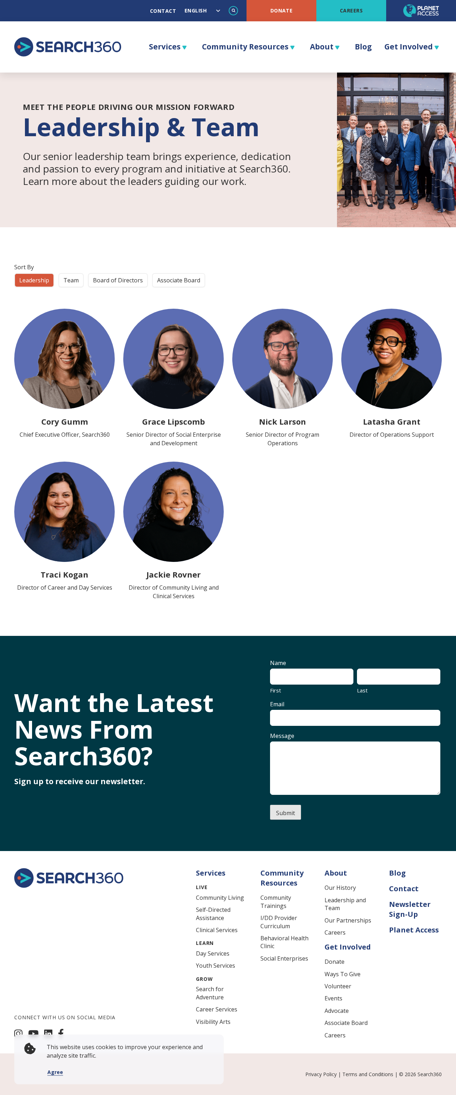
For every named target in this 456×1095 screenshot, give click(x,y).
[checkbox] (34, 280)
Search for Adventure (210, 993)
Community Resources (282, 878)
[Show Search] (233, 10)
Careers (351, 10)
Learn (205, 943)
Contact (163, 10)
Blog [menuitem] (363, 47)
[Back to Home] (68, 886)
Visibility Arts (213, 1022)
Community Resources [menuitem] (245, 47)
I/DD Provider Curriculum (278, 922)
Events (333, 998)
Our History (340, 888)
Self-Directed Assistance (213, 913)
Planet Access (414, 930)
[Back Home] (67, 47)
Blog (397, 873)
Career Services (216, 1009)
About (336, 873)
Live (201, 887)
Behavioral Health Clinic (284, 942)
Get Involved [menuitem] (408, 47)
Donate (281, 10)
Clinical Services (217, 930)
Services (211, 873)
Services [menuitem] (165, 47)
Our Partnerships (348, 920)
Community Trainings (275, 901)
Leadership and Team (345, 904)
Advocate (337, 1011)
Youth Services (215, 965)
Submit (285, 813)
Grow (204, 979)
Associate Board (346, 1023)
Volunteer (338, 986)
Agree (55, 1072)
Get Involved (348, 947)
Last (362, 690)
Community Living (220, 898)
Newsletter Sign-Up (410, 909)
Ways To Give (343, 974)
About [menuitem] (321, 47)
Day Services (212, 953)
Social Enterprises (284, 958)
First (275, 690)
